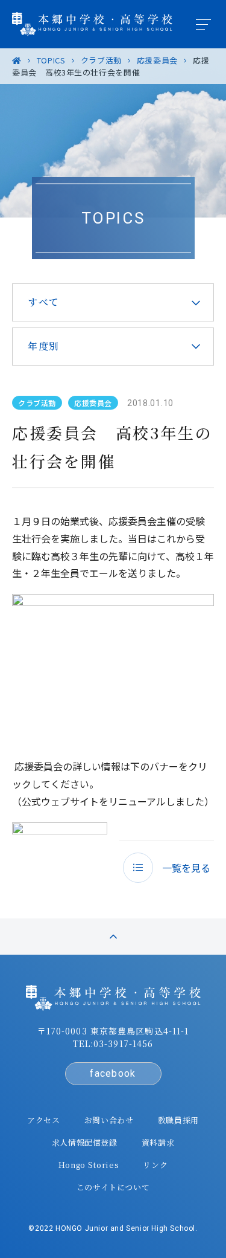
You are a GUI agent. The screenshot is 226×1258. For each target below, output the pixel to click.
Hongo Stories (88, 1164)
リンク (155, 1164)
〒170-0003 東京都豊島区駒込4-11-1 (113, 1031)
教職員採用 (178, 1120)
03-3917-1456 (123, 1043)
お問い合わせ (109, 1120)
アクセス (43, 1120)
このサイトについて (113, 1187)
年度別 (44, 346)
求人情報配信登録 (85, 1142)
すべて (44, 302)
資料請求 (158, 1142)
